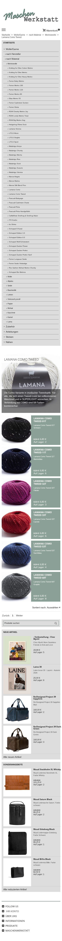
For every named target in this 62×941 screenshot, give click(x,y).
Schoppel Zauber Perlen (18, 250)
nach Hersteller (13, 54)
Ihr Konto (12, 911)
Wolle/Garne (12, 49)
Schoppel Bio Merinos (17, 272)
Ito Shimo (12, 224)
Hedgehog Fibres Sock (17, 124)
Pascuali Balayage (16, 198)
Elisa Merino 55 (15, 98)
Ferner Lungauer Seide (18, 259)
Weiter (19, 615)
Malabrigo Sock (15, 164)
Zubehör (10, 326)
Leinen (10, 295)
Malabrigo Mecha (15, 155)
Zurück (5, 615)
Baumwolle (12, 290)
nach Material (12, 59)
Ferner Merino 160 (16, 85)
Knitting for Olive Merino (18, 72)
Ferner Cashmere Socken (18, 103)
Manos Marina (14, 181)
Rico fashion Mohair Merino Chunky (22, 268)
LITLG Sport (13, 142)
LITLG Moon (14, 133)
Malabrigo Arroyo (15, 146)
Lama (10, 322)
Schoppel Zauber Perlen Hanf (20, 255)
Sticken (9, 337)
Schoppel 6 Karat (15, 229)
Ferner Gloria (14, 107)
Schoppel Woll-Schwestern (19, 242)
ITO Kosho (13, 220)
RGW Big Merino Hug (17, 120)
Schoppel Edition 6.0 (17, 237)
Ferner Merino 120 (16, 90)
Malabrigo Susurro (16, 168)
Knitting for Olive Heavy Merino (20, 77)
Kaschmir (11, 313)
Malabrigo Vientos (16, 172)
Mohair (10, 308)
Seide (10, 286)
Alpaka (10, 281)
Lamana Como (14, 190)
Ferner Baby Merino (16, 81)
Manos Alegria (14, 177)
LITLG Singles (14, 137)
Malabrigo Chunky (16, 150)
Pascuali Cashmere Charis (19, 203)
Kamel (10, 317)
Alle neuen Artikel (12, 757)
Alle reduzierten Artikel (15, 889)
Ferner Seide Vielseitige (18, 263)
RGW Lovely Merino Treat (18, 116)
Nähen (9, 342)
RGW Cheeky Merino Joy (18, 111)
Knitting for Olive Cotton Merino (21, 68)
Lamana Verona (15, 129)
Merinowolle (12, 64)
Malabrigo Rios (14, 159)
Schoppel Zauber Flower (18, 246)
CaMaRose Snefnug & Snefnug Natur (23, 216)
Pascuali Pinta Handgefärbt (19, 211)
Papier (10, 304)
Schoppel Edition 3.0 (17, 233)
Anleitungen (12, 331)
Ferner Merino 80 (15, 94)
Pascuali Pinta (14, 207)
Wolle (10, 277)
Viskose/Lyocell (14, 299)
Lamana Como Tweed (17, 194)
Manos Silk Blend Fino (17, 185)
